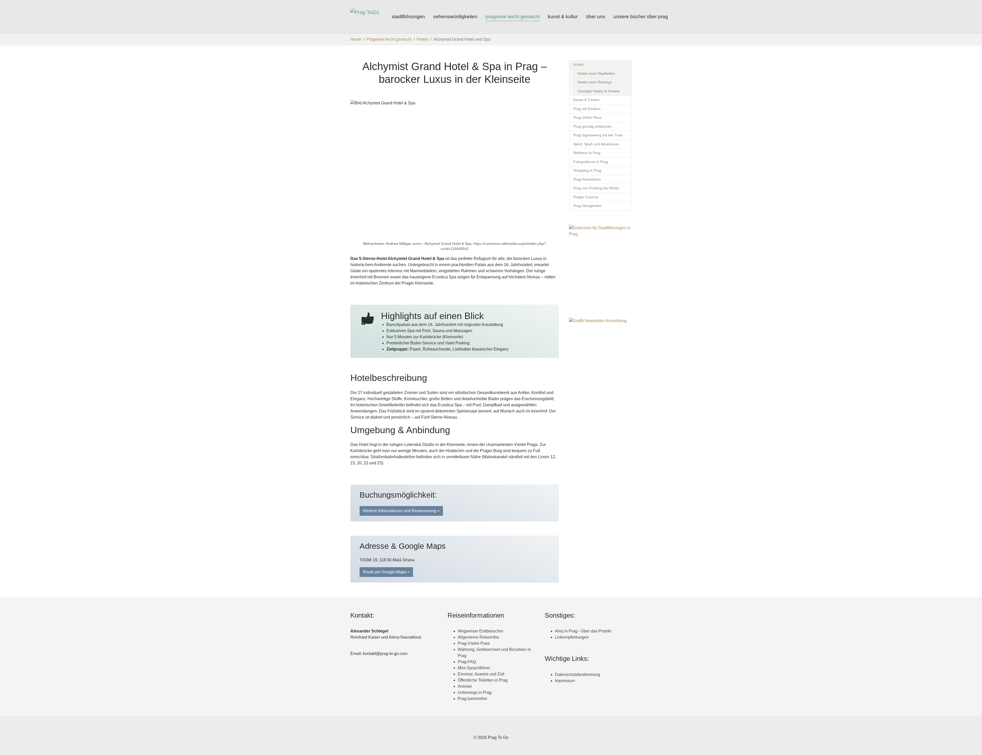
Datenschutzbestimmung (577, 674)
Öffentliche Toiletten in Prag (483, 680)
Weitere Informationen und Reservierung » (401, 511)
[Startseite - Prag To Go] (366, 16)
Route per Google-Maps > (386, 572)
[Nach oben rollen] (974, 747)
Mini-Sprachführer (474, 668)
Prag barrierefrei (472, 698)
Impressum (565, 681)
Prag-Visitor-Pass (474, 643)
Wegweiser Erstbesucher (480, 631)
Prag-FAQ (467, 662)
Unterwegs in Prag (475, 692)
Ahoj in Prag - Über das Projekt (583, 631)
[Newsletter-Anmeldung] (600, 368)
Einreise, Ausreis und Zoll (481, 674)
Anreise (465, 686)
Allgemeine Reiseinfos (478, 637)
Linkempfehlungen (572, 637)
